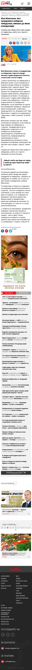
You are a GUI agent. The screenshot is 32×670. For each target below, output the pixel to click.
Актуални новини (22, 586)
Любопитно (6, 8)
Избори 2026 (5, 624)
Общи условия (6, 610)
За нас (3, 605)
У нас (15, 8)
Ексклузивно (6, 513)
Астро (18, 600)
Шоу (17, 576)
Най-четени (23, 293)
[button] (2, 528)
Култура (3, 588)
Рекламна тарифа (6, 608)
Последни (9, 293)
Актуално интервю (22, 598)
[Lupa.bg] (3, 65)
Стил (17, 591)
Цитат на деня (20, 595)
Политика (4, 581)
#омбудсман (5, 227)
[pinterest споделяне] (14, 43)
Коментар (19, 588)
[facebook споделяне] (10, 43)
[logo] (6, 3)
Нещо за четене (6, 586)
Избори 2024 (5, 621)
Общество (15, 12)
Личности (19, 603)
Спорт (3, 583)
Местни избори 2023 (7, 619)
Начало (3, 12)
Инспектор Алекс (21, 581)
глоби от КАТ (5, 617)
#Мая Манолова (15, 227)
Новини (22, 12)
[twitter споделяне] (17, 43)
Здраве (18, 578)
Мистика (19, 593)
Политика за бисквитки (5, 613)
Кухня (18, 583)
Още (21, 8)
